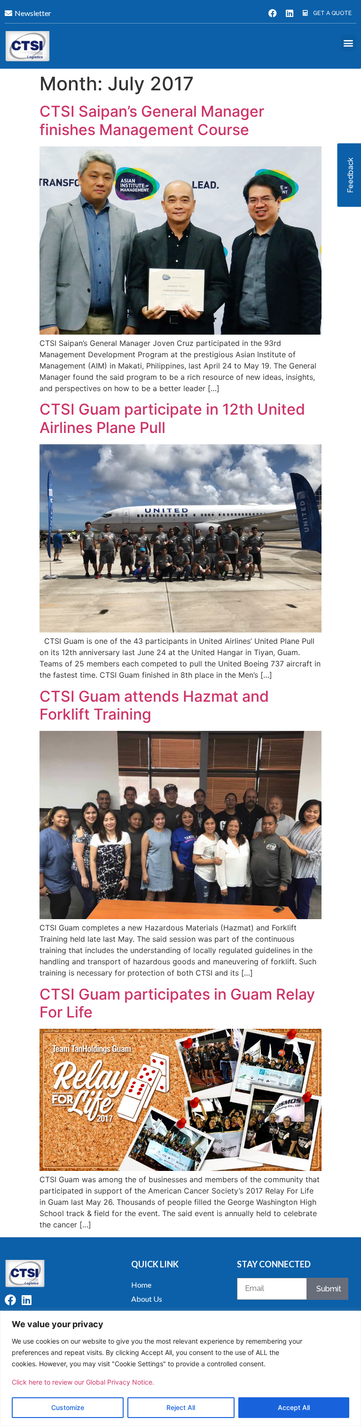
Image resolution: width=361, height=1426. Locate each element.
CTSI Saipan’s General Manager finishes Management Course (151, 120)
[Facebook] (272, 13)
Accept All (294, 1407)
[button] (348, 42)
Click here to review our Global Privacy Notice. (83, 1382)
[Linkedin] (289, 13)
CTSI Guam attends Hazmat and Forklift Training (154, 705)
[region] (180, 1368)
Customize (67, 1407)
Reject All (180, 1407)
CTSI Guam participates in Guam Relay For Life (177, 1003)
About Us (146, 1298)
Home (141, 1284)
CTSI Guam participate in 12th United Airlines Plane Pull (172, 418)
